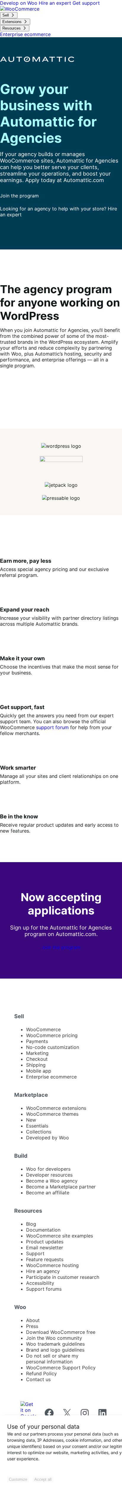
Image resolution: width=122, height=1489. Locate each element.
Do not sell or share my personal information (52, 1359)
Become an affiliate (47, 1193)
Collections (38, 1132)
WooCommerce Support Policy (61, 1367)
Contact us (38, 1379)
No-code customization (52, 1047)
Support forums (44, 1289)
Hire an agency (43, 1271)
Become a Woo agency (52, 1181)
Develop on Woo (19, 3)
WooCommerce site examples (59, 1236)
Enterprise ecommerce (51, 1077)
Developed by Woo (47, 1138)
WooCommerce (43, 1029)
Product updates (44, 1242)
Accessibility (40, 1283)
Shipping (36, 1065)
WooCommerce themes (52, 1114)
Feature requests (44, 1259)
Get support (86, 3)
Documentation (43, 1230)
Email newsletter (44, 1247)
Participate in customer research (62, 1277)
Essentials (37, 1126)
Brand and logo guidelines (55, 1350)
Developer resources (49, 1175)
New (31, 1120)
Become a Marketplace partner (61, 1187)
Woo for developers (48, 1169)
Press (32, 1326)
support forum (52, 727)
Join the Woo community (54, 1338)
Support (35, 1253)
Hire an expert (56, 3)
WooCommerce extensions (56, 1108)
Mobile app (38, 1071)
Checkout (37, 1059)
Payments (37, 1041)
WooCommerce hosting (52, 1265)
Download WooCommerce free (60, 1332)
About (33, 1320)
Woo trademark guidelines (55, 1344)
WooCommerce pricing (52, 1035)
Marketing (37, 1053)
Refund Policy (41, 1373)
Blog (31, 1224)
